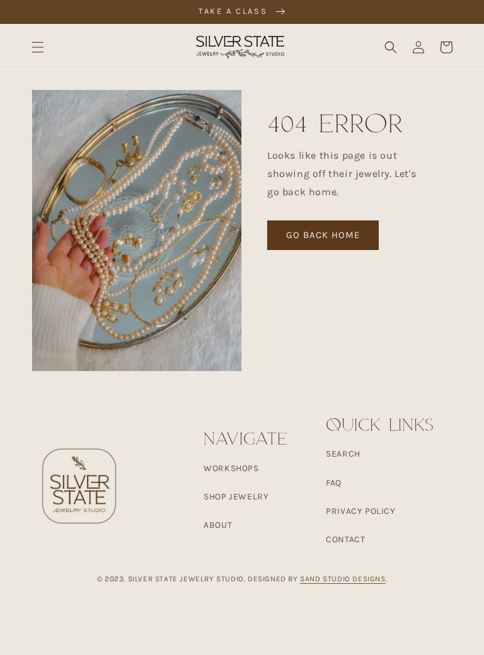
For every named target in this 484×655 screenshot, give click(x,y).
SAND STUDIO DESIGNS (342, 578)
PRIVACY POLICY (360, 511)
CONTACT (345, 539)
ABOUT (218, 525)
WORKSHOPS (231, 468)
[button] (38, 47)
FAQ (334, 482)
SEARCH (343, 453)
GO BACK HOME (323, 235)
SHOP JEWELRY (236, 496)
